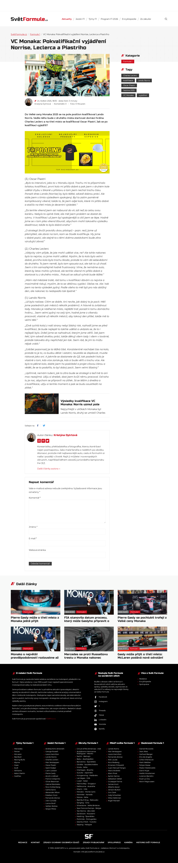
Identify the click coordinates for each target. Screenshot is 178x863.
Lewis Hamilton (52, 754)
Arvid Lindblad (51, 776)
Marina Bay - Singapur (86, 784)
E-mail (33, 538)
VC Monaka (128, 95)
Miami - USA (82, 789)
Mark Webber (145, 762)
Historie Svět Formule (148, 842)
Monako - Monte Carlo (86, 792)
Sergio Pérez (50, 809)
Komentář (35, 498)
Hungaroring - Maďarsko (87, 775)
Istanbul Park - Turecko (86, 822)
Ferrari (17, 751)
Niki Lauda (112, 760)
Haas (16, 765)
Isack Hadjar (50, 768)
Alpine (17, 762)
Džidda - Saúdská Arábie (87, 764)
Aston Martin (19, 773)
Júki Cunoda (50, 801)
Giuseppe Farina (115, 781)
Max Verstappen (52, 762)
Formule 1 (35, 34)
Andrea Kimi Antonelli (54, 749)
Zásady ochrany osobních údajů (61, 842)
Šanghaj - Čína (83, 803)
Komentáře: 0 (60, 104)
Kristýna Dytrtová (43, 104)
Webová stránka (37, 550)
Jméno (33, 527)
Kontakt (35, 842)
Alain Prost (112, 773)
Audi (16, 768)
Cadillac (17, 776)
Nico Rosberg (113, 762)
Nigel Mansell (114, 801)
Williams (18, 771)
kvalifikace (128, 80)
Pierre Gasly (50, 773)
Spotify (102, 729)
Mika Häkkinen (114, 798)
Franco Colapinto (52, 779)
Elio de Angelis (145, 757)
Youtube (102, 724)
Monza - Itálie (82, 797)
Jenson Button (114, 790)
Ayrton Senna (113, 776)
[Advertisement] (89, 5)
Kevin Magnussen (146, 781)
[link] (166, 19)
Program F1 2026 (109, 19)
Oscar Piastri (129, 85)
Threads (102, 710)
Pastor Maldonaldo (147, 768)
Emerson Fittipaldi (116, 765)
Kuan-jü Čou (144, 779)
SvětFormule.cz (19, 34)
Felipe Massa (144, 765)
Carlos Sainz (50, 790)
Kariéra (128, 842)
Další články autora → (48, 468)
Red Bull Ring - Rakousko (87, 800)
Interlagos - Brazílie (85, 770)
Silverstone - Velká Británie (88, 805)
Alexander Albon (52, 792)
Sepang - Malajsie (84, 824)
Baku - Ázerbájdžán (85, 759)
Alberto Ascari (114, 787)
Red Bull (18, 757)
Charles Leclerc (130, 75)
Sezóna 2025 (129, 90)
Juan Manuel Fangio (117, 768)
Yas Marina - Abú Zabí (86, 811)
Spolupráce (144, 684)
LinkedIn (102, 720)
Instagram (103, 701)
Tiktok (101, 715)
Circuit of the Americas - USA (89, 749)
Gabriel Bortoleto (52, 784)
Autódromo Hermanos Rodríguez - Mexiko (86, 752)
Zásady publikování (93, 842)
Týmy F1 (93, 19)
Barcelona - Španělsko (86, 762)
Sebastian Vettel (115, 779)
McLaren (18, 754)
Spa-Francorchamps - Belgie (89, 808)
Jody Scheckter (114, 795)
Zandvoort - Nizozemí (86, 814)
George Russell (51, 751)
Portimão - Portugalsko (86, 819)
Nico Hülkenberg (52, 787)
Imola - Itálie (82, 767)
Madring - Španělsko (85, 816)
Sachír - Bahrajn (83, 756)
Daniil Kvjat (144, 771)
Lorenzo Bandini (146, 776)
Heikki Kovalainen (147, 773)
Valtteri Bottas (51, 806)
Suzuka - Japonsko (85, 773)
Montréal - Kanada (85, 794)
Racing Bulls (19, 760)
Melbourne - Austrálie (86, 786)
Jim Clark (112, 792)
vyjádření (143, 95)
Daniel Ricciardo (146, 749)
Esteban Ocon (51, 795)
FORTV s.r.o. (51, 719)
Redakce (143, 679)
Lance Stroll (50, 803)
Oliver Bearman (52, 781)
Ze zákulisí (145, 19)
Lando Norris (144, 80)
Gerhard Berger (146, 754)
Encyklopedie (129, 19)
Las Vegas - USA (83, 778)
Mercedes (18, 749)
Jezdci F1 (80, 19)
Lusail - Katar (82, 781)
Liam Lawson (51, 771)
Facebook (103, 697)
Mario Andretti (114, 771)
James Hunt (113, 784)
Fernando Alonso (52, 798)
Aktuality (67, 19)
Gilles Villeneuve (146, 760)
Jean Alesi (143, 751)
